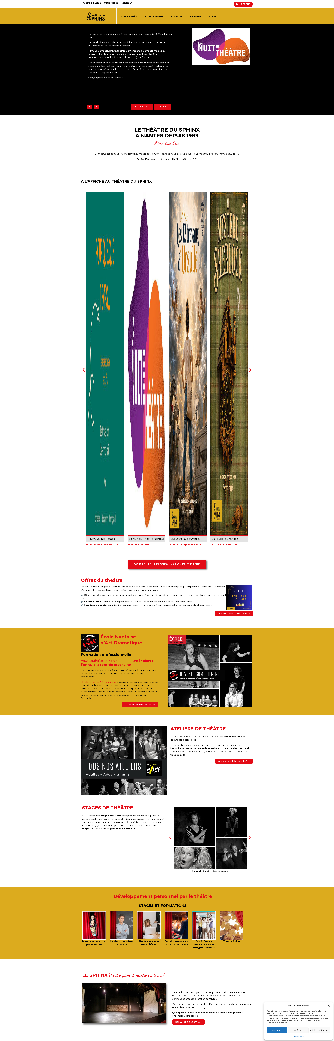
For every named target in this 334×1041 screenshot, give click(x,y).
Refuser (298, 1030)
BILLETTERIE (243, 4)
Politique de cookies (297, 1036)
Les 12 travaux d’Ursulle (185, 538)
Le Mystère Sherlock (225, 538)
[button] (328, 1005)
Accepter (277, 1030)
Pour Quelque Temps (101, 538)
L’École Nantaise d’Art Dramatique (98, 682)
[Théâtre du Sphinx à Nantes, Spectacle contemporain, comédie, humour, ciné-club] (96, 16)
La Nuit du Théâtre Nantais (146, 538)
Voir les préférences (320, 1030)
